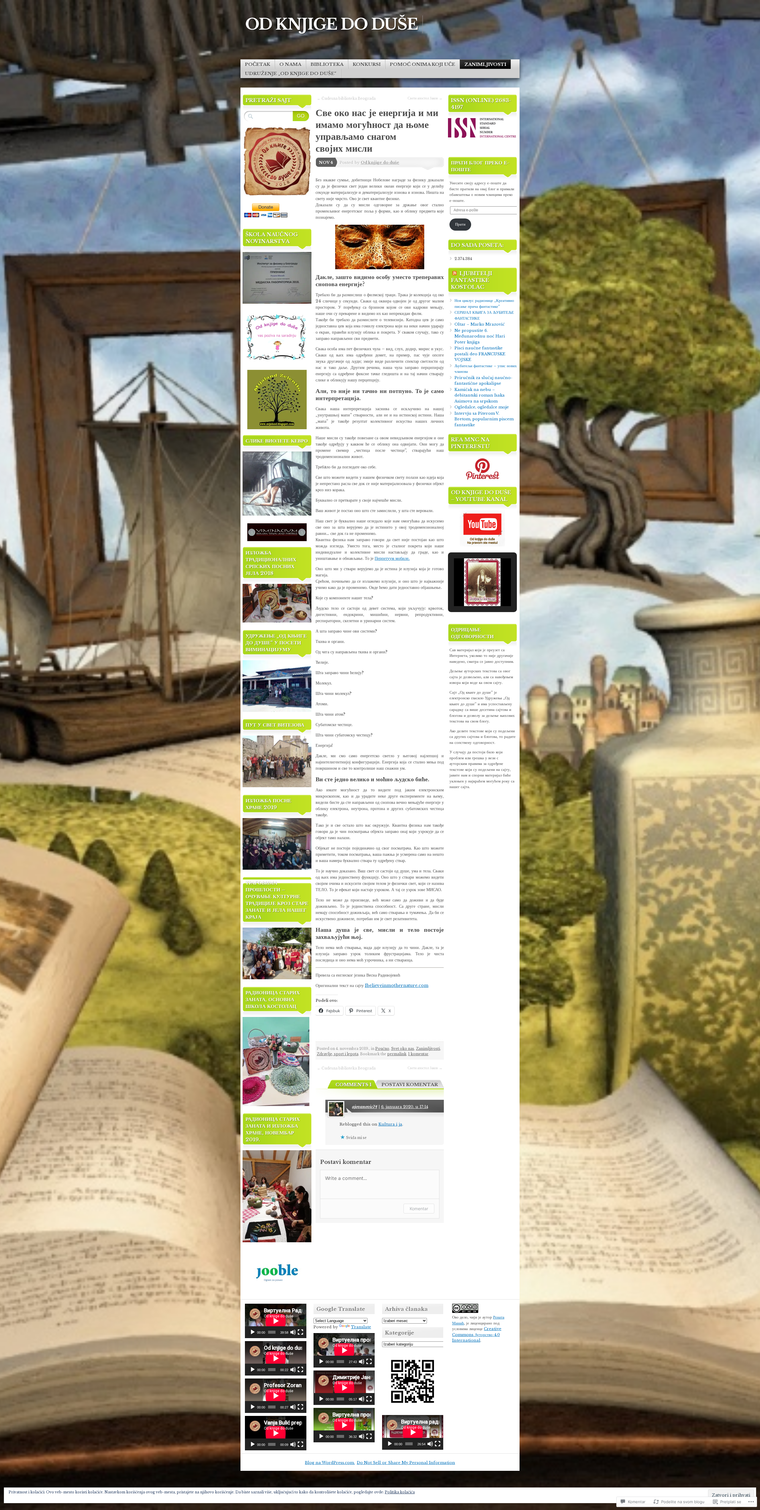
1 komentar (418, 1054)
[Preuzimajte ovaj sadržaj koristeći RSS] (454, 273)
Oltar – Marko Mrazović (480, 324)
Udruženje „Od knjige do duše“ (290, 73)
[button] (468, 590)
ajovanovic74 (364, 1106)
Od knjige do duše (380, 162)
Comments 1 (353, 1084)
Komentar (419, 1208)
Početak (257, 64)
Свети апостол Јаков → (425, 98)
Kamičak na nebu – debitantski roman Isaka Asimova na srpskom (480, 395)
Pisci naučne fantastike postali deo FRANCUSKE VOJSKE (480, 354)
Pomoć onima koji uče (422, 64)
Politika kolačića (400, 1492)
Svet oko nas (402, 1048)
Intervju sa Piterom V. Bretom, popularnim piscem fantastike (484, 419)
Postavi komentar (409, 1084)
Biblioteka (327, 64)
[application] (275, 1321)
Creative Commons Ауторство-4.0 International (476, 1334)
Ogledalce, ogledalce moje (482, 407)
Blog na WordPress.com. (330, 1462)
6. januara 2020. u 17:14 (404, 1106)
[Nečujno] (293, 1332)
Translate (361, 1327)
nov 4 (326, 162)
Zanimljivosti (485, 64)
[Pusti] (253, 1332)
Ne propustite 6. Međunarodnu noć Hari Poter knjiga (480, 336)
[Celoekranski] (300, 1332)
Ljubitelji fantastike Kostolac (471, 280)
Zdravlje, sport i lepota (337, 1054)
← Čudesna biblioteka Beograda (346, 98)
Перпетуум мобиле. (392, 558)
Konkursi (367, 64)
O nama (290, 64)
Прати (460, 224)
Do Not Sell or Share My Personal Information (406, 1462)
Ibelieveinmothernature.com (396, 985)
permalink (396, 1054)
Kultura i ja (390, 1124)
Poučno (382, 1048)
